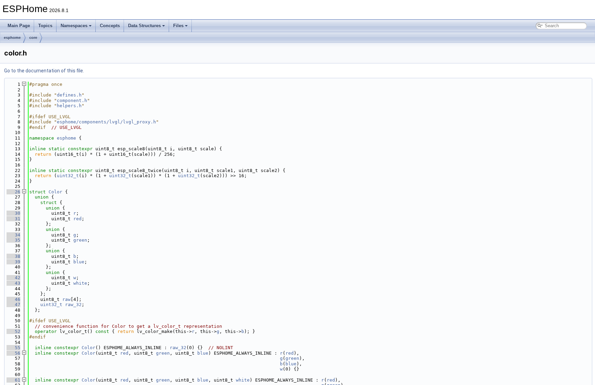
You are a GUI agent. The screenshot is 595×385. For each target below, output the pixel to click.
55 (13, 347)
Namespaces (74, 25)
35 (13, 240)
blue (78, 261)
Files (178, 25)
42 (13, 277)
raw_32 (73, 304)
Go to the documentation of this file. (44, 70)
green (80, 240)
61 (13, 380)
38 (13, 256)
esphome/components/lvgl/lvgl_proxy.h (106, 121)
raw (66, 299)
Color (55, 191)
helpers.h (69, 105)
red (77, 218)
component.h (72, 100)
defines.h (69, 95)
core (33, 38)
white (80, 283)
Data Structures (144, 25)
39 (13, 261)
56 (13, 353)
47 (13, 304)
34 (13, 234)
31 (13, 218)
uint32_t (68, 175)
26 (13, 191)
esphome (12, 38)
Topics (45, 25)
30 (13, 213)
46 (13, 299)
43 (13, 283)
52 (13, 331)
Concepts (110, 25)
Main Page (19, 25)
